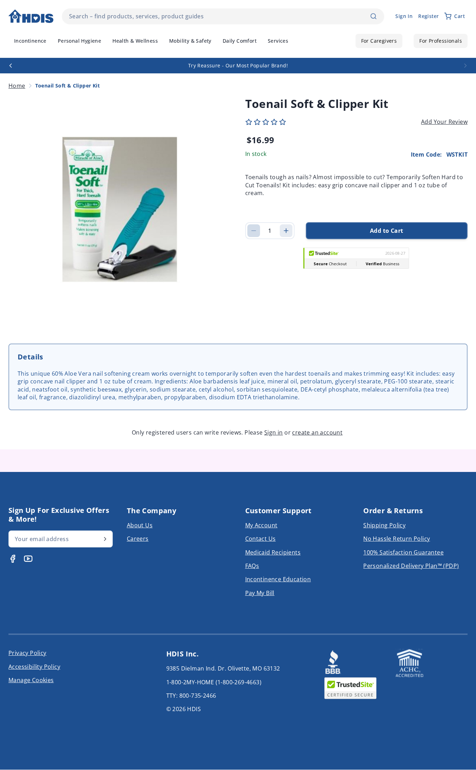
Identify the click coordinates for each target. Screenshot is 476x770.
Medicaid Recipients (273, 552)
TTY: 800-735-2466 (191, 695)
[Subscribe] (105, 538)
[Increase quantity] (286, 230)
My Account (261, 525)
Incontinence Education (278, 579)
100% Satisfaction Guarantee (403, 552)
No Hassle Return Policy (396, 538)
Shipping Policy (384, 525)
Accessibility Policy (34, 667)
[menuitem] (30, 41)
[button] (265, 122)
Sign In (404, 16)
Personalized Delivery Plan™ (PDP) (411, 566)
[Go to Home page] (31, 16)
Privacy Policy (27, 653)
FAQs (252, 566)
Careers (138, 538)
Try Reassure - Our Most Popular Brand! (238, 65)
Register (428, 16)
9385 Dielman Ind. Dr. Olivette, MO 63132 (223, 668)
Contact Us (260, 538)
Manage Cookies (31, 680)
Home (16, 86)
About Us (140, 525)
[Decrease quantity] (253, 230)
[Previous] (10, 65)
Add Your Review (444, 122)
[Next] (465, 65)
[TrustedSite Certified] (350, 688)
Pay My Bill (259, 593)
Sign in (273, 432)
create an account (317, 432)
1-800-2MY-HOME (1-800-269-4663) (213, 682)
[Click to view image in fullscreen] (119, 209)
